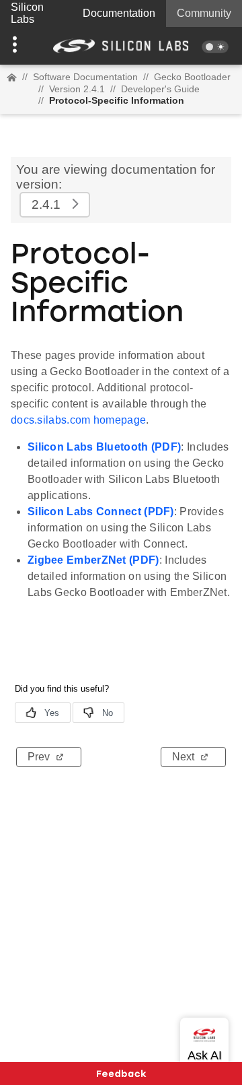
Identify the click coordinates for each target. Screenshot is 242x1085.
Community (204, 13)
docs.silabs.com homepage (78, 420)
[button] (18, 46)
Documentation (119, 13)
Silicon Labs (27, 13)
